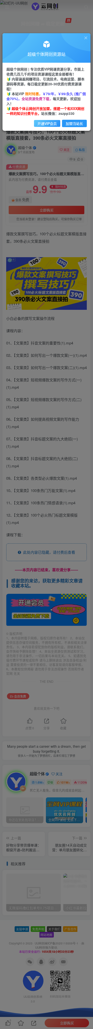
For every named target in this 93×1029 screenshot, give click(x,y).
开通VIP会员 (47, 123)
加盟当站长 (74, 123)
